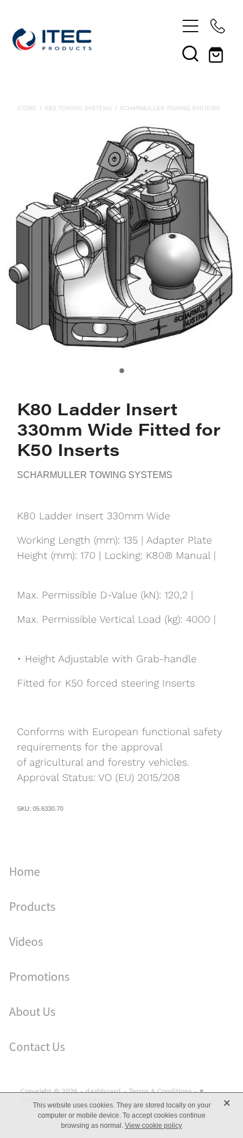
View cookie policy (153, 1126)
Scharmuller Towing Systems (170, 107)
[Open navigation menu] (190, 26)
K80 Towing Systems (78, 107)
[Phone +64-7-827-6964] (217, 26)
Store (27, 107)
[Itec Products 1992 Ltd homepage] (94, 39)
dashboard (103, 1091)
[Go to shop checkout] (217, 53)
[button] (190, 53)
